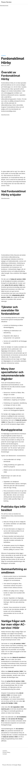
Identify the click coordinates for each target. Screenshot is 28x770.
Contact (5, 754)
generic (3, 55)
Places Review (6, 2)
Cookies (5, 750)
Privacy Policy (6, 752)
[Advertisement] (14, 29)
